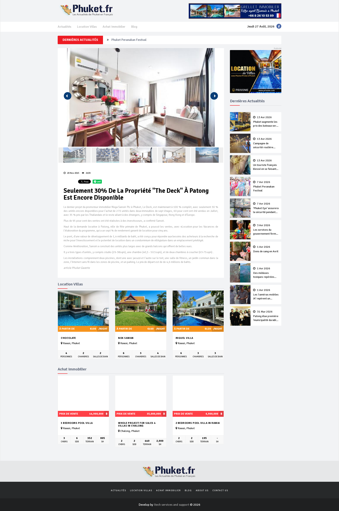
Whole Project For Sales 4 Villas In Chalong (137, 424)
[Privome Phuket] (256, 71)
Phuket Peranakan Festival (128, 40)
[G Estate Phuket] (235, 11)
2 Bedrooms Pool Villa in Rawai (198, 423)
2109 (87, 173)
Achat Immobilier (114, 27)
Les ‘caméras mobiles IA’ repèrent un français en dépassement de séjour (266, 295)
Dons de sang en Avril (265, 249)
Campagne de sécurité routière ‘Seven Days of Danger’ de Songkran (265, 143)
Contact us (220, 490)
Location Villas (87, 27)
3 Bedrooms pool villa (77, 423)
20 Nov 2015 (73, 173)
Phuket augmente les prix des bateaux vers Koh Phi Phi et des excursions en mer (265, 122)
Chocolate (68, 338)
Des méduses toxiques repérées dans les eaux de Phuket (263, 273)
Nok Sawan (126, 338)
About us (202, 490)
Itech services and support (172, 505)
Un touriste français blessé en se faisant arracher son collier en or (265, 165)
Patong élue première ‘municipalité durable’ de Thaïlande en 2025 (265, 316)
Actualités (64, 27)
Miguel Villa (184, 338)
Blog (134, 27)
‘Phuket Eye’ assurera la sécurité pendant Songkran (266, 208)
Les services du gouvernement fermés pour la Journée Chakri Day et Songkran (266, 230)
